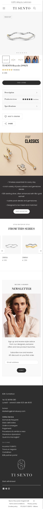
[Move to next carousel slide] (40, 251)
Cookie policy (13, 506)
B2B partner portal (9, 455)
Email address (12, 359)
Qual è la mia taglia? (10, 437)
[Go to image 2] (13, 59)
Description (9, 92)
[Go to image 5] (35, 59)
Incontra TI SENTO (9, 446)
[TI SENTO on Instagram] (9, 489)
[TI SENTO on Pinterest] (6, 489)
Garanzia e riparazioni (11, 434)
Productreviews (21, 99)
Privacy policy (32, 504)
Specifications (10, 106)
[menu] (21, 501)
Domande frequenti (10, 420)
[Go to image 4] (28, 59)
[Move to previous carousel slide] (2, 251)
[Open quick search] (34, 8)
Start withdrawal (8, 481)
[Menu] (4, 8)
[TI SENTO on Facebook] (3, 489)
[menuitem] (17, 503)
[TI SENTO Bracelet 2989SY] (31, 245)
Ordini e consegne (9, 425)
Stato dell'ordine (9, 423)
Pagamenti (6, 428)
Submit (21, 370)
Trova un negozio (9, 449)
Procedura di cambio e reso (13, 431)
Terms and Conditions (17, 504)
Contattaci (6, 452)
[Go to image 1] (6, 59)
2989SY (25, 257)
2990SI (5, 257)
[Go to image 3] (20, 59)
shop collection (21, 211)
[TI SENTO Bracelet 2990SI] (11, 245)
